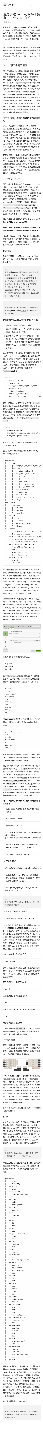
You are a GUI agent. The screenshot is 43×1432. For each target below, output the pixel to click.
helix (7, 1369)
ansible (17, 406)
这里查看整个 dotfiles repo (16, 1401)
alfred (16, 1372)
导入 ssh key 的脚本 (22, 902)
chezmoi (18, 356)
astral (31, 1156)
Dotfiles (28, 256)
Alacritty (28, 1366)
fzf (4, 1387)
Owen (11, 4)
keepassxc (29, 584)
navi (18, 1384)
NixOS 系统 (19, 155)
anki (5, 937)
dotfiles (17, 450)
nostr (17, 1153)
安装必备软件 (11, 861)
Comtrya (29, 783)
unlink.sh (20, 1029)
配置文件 (13, 875)
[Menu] (39, 5)
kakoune (15, 1369)
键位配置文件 (26, 1107)
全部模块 (20, 1163)
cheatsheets (34, 1384)
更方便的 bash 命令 (25, 971)
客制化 (12, 1075)
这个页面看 (9, 353)
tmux (24, 777)
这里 (34, 847)
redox (5, 1048)
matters (27, 1137)
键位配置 (17, 1045)
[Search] (32, 5)
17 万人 (23, 311)
